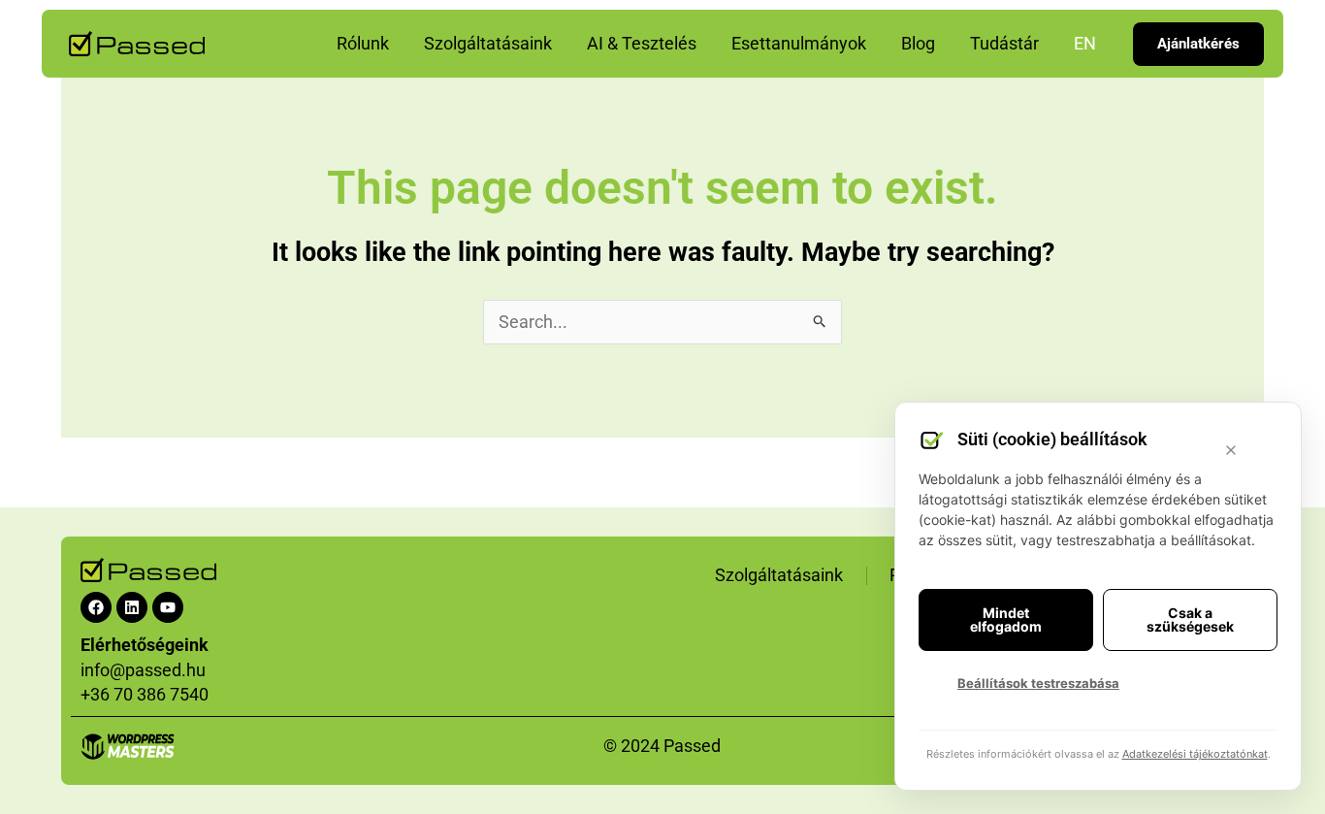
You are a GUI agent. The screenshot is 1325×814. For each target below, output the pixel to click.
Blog (918, 43)
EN (1085, 43)
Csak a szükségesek (1190, 619)
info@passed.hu (143, 670)
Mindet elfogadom (1006, 619)
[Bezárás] (1230, 450)
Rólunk (363, 43)
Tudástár (1004, 43)
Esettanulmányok (798, 43)
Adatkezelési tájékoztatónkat (1195, 754)
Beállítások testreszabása (1038, 683)
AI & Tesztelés (641, 43)
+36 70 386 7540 (145, 694)
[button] (1198, 44)
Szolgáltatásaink (488, 43)
